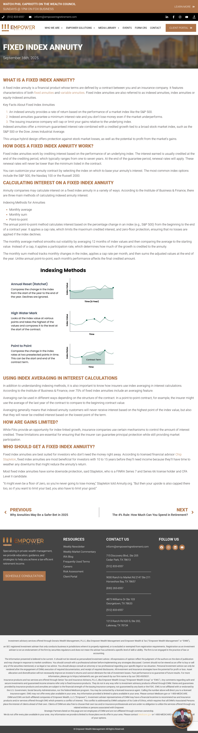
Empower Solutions (79, 27)
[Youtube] (182, 547)
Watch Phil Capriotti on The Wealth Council (39, 4)
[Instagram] (168, 547)
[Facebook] (161, 547)
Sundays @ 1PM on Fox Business (28, 9)
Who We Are (52, 27)
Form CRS (141, 27)
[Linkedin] (175, 547)
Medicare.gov (144, 714)
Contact (155, 27)
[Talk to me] (182, 718)
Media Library (107, 27)
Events (127, 27)
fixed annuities (44, 93)
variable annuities (72, 93)
